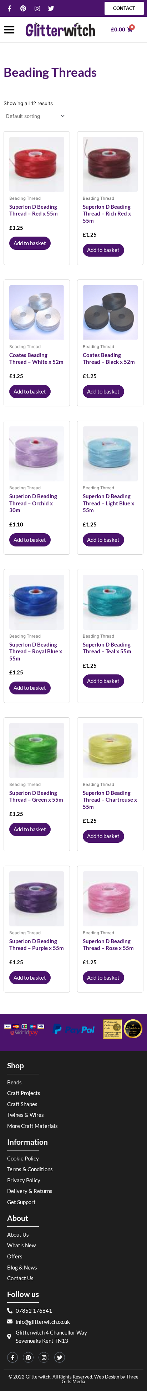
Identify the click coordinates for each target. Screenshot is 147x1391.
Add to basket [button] (30, 243)
